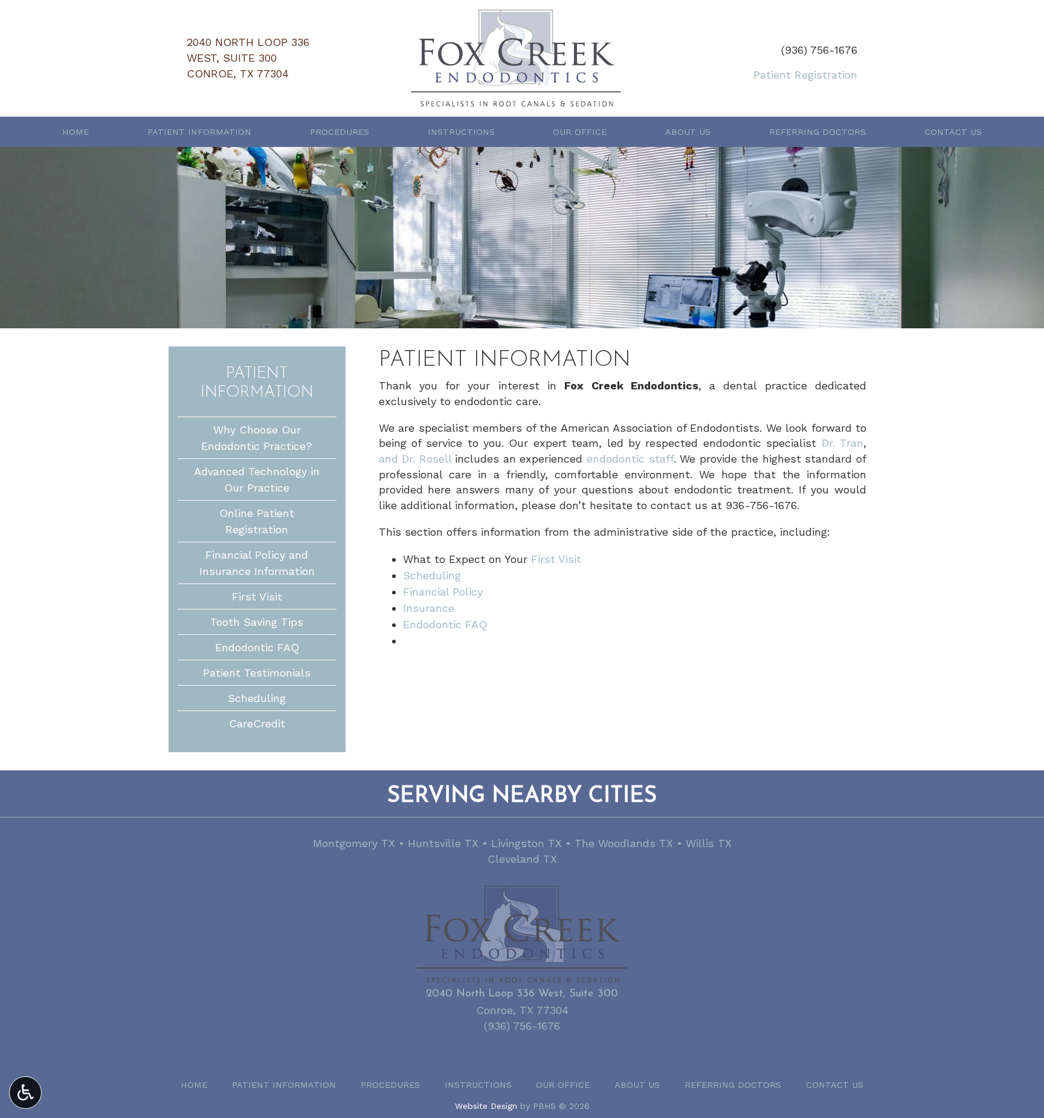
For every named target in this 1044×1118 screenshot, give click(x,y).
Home (75, 132)
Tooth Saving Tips (256, 622)
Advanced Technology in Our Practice (257, 479)
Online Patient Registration (256, 521)
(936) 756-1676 (819, 50)
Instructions (461, 132)
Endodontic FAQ (445, 624)
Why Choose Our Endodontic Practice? (256, 437)
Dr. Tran (842, 443)
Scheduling (432, 575)
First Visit (556, 559)
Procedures (339, 132)
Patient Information (199, 132)
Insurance (428, 608)
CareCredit (257, 723)
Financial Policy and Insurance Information (257, 562)
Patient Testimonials (257, 672)
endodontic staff (630, 458)
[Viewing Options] (25, 1092)
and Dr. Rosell (415, 458)
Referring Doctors (817, 132)
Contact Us (953, 132)
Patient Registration (805, 74)
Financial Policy (443, 591)
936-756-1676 (761, 505)
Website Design (486, 1106)
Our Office (580, 132)
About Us (687, 132)
